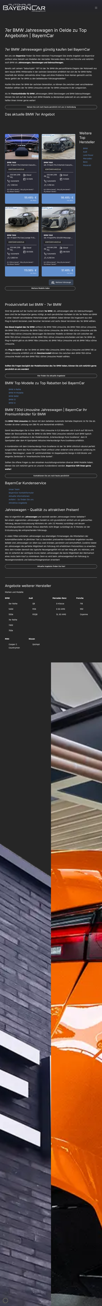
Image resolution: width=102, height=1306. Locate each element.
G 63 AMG (60, 609)
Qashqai (36, 644)
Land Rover (88, 155)
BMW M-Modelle (16, 392)
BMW (85, 148)
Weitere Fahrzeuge (63, 282)
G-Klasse (60, 603)
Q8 (33, 603)
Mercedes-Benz (59, 598)
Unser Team (14, 489)
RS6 (34, 609)
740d (11, 625)
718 (81, 603)
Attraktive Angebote (18, 502)
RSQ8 (34, 614)
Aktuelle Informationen (19, 496)
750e (11, 630)
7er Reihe (13, 619)
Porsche (79, 598)
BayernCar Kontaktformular (21, 492)
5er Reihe (13, 603)
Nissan (32, 638)
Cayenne (84, 614)
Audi (85, 151)
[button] (5, 1300)
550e (11, 614)
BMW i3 (12, 399)
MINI (7, 638)
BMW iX (12, 402)
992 (81, 609)
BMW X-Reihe (15, 389)
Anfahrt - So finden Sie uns (21, 499)
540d (11, 609)
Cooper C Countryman (14, 646)
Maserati (87, 165)
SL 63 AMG (61, 614)
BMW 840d (13, 396)
